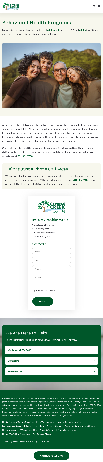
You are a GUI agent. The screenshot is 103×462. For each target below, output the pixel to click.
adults (82, 29)
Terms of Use (46, 426)
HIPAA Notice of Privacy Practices (18, 422)
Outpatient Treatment (44, 232)
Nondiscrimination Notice (69, 422)
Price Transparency (45, 422)
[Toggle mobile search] (94, 6)
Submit (43, 301)
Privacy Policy (30, 426)
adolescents (53, 29)
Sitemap (58, 426)
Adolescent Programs (44, 224)
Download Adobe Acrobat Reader (80, 426)
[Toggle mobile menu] (99, 6)
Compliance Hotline (67, 430)
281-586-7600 (25, 156)
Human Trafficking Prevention (16, 434)
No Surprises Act (10, 430)
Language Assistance (11, 426)
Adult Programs (41, 228)
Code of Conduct (47, 430)
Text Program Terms (42, 434)
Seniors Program (42, 236)
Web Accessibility (28, 430)
